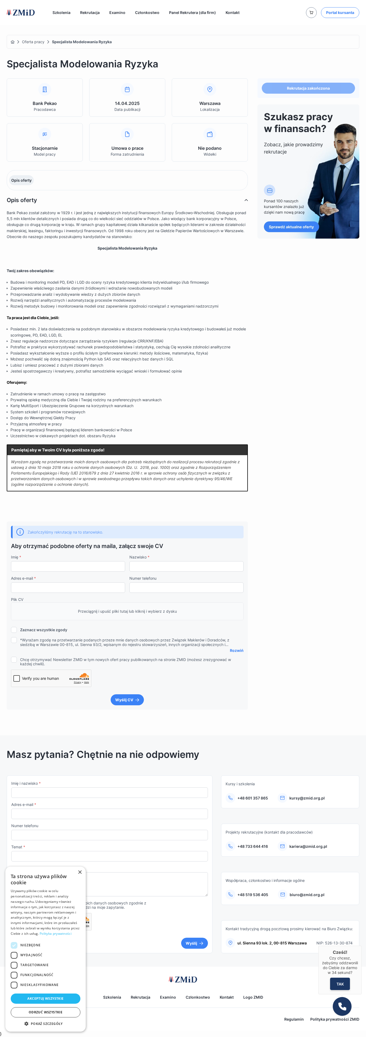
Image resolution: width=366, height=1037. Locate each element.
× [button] (80, 872)
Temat (18, 847)
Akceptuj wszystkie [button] (45, 998)
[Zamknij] (361, 945)
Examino (117, 12)
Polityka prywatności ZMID (334, 1019)
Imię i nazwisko (26, 783)
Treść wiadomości (28, 868)
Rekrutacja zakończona (308, 88)
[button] (45, 1023)
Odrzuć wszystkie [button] (45, 1012)
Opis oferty (21, 180)
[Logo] (21, 12)
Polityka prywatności (56, 933)
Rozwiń (237, 650)
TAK (340, 984)
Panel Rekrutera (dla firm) (192, 12)
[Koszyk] (311, 12)
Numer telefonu (142, 578)
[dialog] (45, 949)
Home (12, 42)
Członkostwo (147, 12)
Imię (16, 557)
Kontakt (233, 12)
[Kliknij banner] (308, 171)
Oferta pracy (33, 41)
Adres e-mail (23, 578)
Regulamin (294, 1019)
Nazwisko (139, 557)
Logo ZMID (253, 997)
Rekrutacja (90, 12)
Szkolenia (61, 12)
